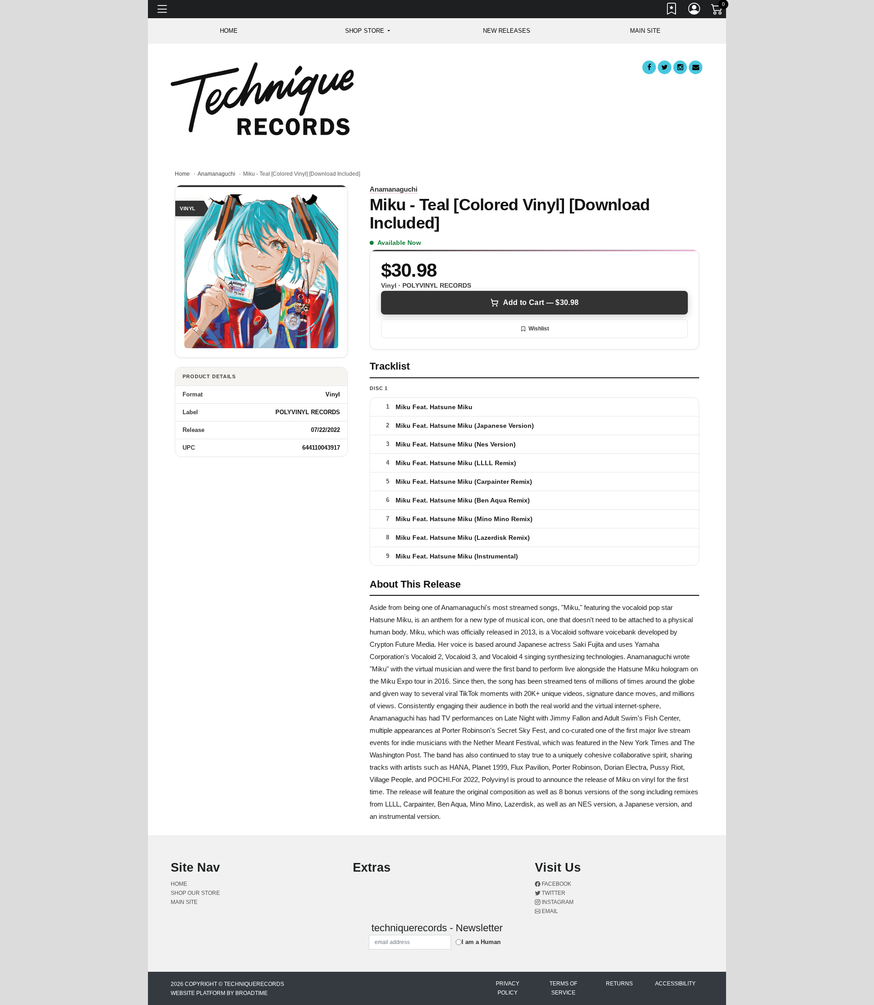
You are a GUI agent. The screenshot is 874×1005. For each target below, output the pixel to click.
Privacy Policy (507, 988)
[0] (717, 10)
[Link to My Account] (694, 10)
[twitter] (664, 67)
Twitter (552, 893)
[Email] (695, 67)
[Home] (262, 98)
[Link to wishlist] (672, 10)
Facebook (555, 884)
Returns (619, 983)
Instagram (557, 902)
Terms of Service (563, 988)
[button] (367, 31)
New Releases (506, 30)
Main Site (645, 30)
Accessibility (675, 983)
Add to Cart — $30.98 (541, 302)
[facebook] (649, 67)
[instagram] (680, 67)
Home (182, 174)
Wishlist (538, 328)
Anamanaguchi (216, 174)
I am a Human (481, 942)
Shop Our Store (195, 893)
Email (549, 911)
